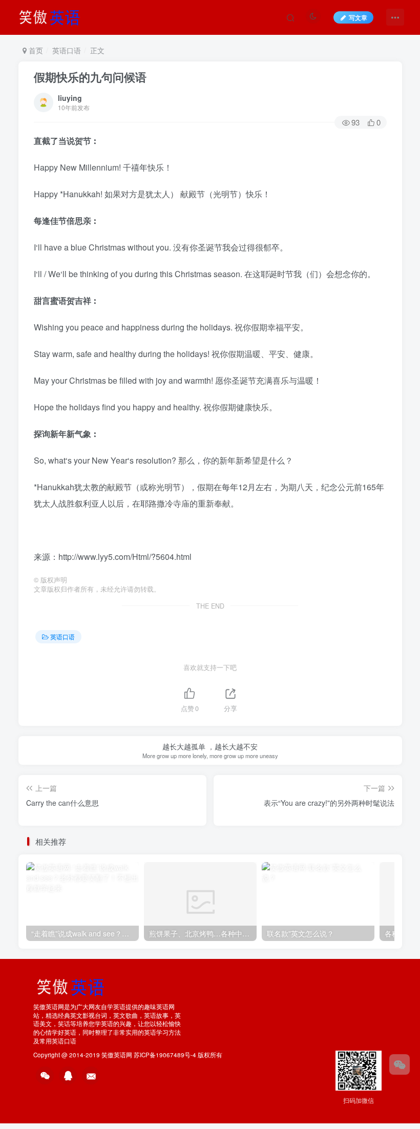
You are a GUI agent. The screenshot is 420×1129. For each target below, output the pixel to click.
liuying (70, 98)
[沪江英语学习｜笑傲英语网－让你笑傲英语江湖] (53, 16)
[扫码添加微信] (399, 1064)
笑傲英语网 (116, 1055)
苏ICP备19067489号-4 (165, 1055)
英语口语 (66, 50)
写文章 (358, 17)
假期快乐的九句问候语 (90, 77)
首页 (35, 50)
